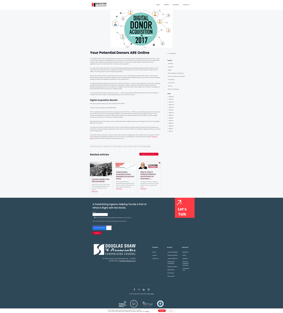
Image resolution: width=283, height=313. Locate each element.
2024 (170, 102)
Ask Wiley (170, 63)
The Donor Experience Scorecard (186, 263)
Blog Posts (185, 252)
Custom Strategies (173, 252)
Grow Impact (171, 276)
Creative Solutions (172, 258)
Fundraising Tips (186, 269)
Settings (171, 310)
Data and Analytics (173, 255)
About (158, 4)
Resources (176, 4)
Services (166, 4)
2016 (170, 123)
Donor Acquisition (117, 146)
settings (147, 311)
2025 (170, 99)
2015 (170, 126)
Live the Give (171, 83)
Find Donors (171, 273)
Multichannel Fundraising (171, 262)
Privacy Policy (150, 293)
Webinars (185, 258)
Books (184, 255)
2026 (170, 96)
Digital (169, 70)
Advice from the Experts (96, 146)
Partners (170, 86)
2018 (170, 118)
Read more (95, 191)
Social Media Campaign (144, 146)
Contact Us (186, 4)
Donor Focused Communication (176, 76)
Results (136, 146)
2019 (170, 115)
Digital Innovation (172, 266)
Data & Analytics (107, 146)
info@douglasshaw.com (127, 261)
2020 (170, 112)
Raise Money (171, 270)
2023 (170, 104)
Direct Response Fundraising (175, 73)
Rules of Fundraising (173, 89)
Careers (154, 255)
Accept (162, 310)
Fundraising (171, 79)
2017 (170, 120)
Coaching (170, 67)
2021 (170, 110)
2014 (170, 128)
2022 (170, 107)
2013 (170, 131)
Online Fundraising (127, 146)
